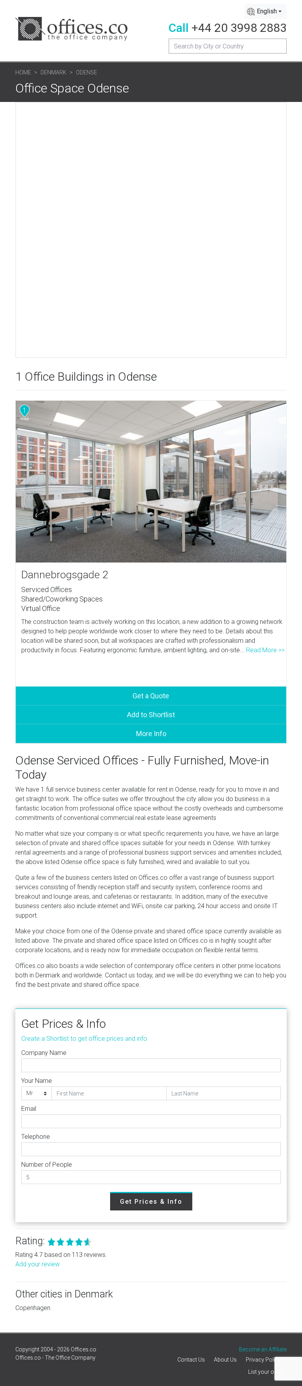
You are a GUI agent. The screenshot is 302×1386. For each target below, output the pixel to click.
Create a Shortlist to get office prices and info (84, 1038)
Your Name (36, 1080)
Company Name (43, 1053)
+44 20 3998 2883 (239, 28)
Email (28, 1108)
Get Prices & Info (151, 1201)
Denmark (53, 72)
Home (23, 72)
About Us (225, 1359)
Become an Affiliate (263, 1349)
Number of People (46, 1164)
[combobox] (266, 11)
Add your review (37, 1264)
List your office (266, 1372)
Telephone (35, 1136)
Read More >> (265, 650)
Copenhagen (32, 1308)
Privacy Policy (263, 1359)
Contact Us (191, 1359)
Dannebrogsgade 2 (65, 574)
